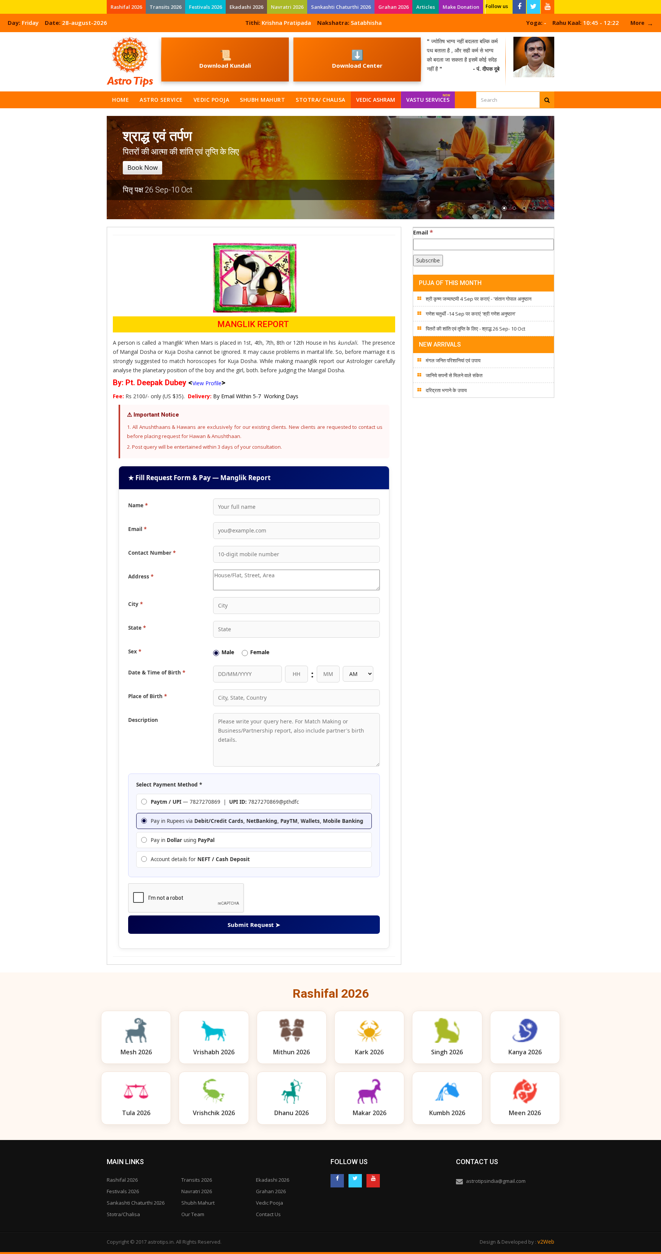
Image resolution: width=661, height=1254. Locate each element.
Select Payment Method (169, 784)
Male (227, 652)
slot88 (7, 36)
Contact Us (268, 1214)
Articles (425, 7)
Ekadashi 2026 (246, 7)
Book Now (142, 167)
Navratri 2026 (287, 7)
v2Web (545, 1241)
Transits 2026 (165, 7)
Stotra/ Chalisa (320, 99)
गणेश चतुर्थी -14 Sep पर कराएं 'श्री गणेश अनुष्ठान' (471, 313)
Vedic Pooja (212, 99)
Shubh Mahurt (262, 99)
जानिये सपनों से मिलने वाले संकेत (454, 375)
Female (259, 652)
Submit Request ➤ (254, 924)
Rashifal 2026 (126, 7)
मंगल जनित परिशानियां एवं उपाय (453, 360)
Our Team (192, 1214)
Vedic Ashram (375, 99)
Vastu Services (428, 98)
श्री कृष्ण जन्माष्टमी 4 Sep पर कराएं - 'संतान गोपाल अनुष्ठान (478, 298)
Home (120, 99)
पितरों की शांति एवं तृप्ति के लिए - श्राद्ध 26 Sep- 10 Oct (475, 328)
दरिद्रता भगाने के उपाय (446, 390)
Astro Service (161, 99)
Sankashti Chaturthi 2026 (341, 7)
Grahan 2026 (393, 7)
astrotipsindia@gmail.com (496, 1180)
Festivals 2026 (205, 7)
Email (423, 232)
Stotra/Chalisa (123, 1214)
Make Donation (461, 7)
